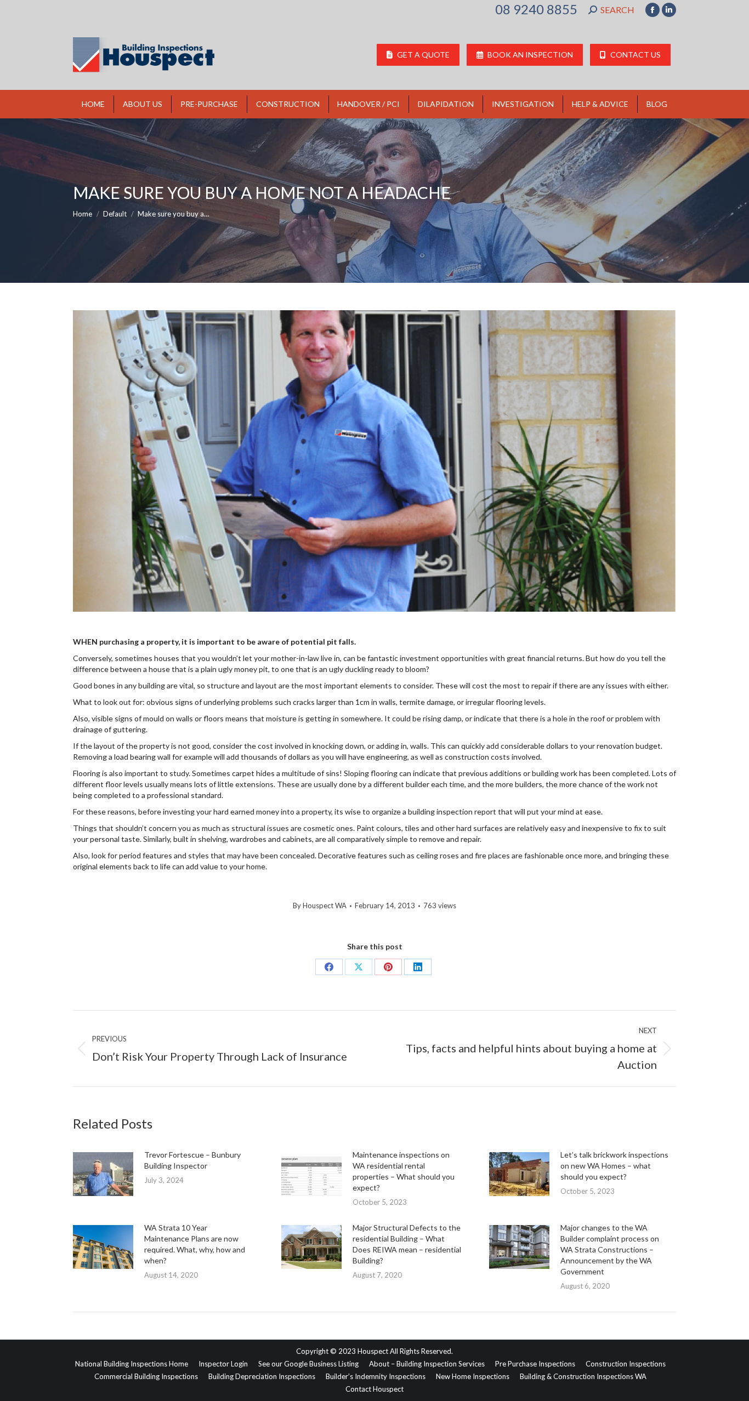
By (320, 905)
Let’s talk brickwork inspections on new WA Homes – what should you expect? (614, 1165)
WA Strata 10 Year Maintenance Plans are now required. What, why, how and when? (194, 1244)
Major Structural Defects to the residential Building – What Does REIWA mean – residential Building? (407, 1244)
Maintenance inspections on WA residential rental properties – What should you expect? (404, 1171)
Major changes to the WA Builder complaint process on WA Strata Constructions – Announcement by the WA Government (609, 1249)
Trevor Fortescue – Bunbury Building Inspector (192, 1160)
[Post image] (103, 1174)
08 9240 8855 (536, 9)
